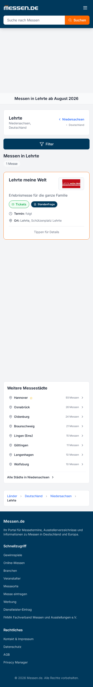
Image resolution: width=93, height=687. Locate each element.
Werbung (9, 602)
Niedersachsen (73, 119)
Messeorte (10, 586)
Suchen (80, 20)
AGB (6, 654)
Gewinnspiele (12, 555)
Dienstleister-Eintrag (17, 609)
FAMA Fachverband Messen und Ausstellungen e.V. (40, 617)
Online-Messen (14, 563)
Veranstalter (12, 578)
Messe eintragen (15, 594)
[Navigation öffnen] (85, 7)
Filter (50, 144)
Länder (12, 496)
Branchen (10, 570)
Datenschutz (12, 647)
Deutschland (76, 125)
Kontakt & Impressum (18, 639)
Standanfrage (46, 204)
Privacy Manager (15, 662)
